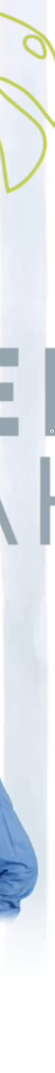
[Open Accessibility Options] (52, 431)
